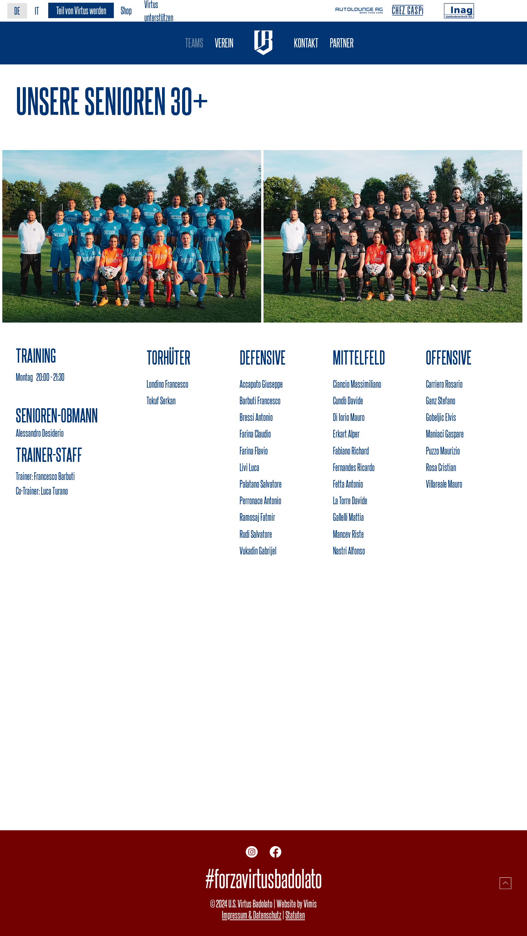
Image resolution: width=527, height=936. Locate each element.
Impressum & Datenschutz (251, 914)
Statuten (295, 914)
